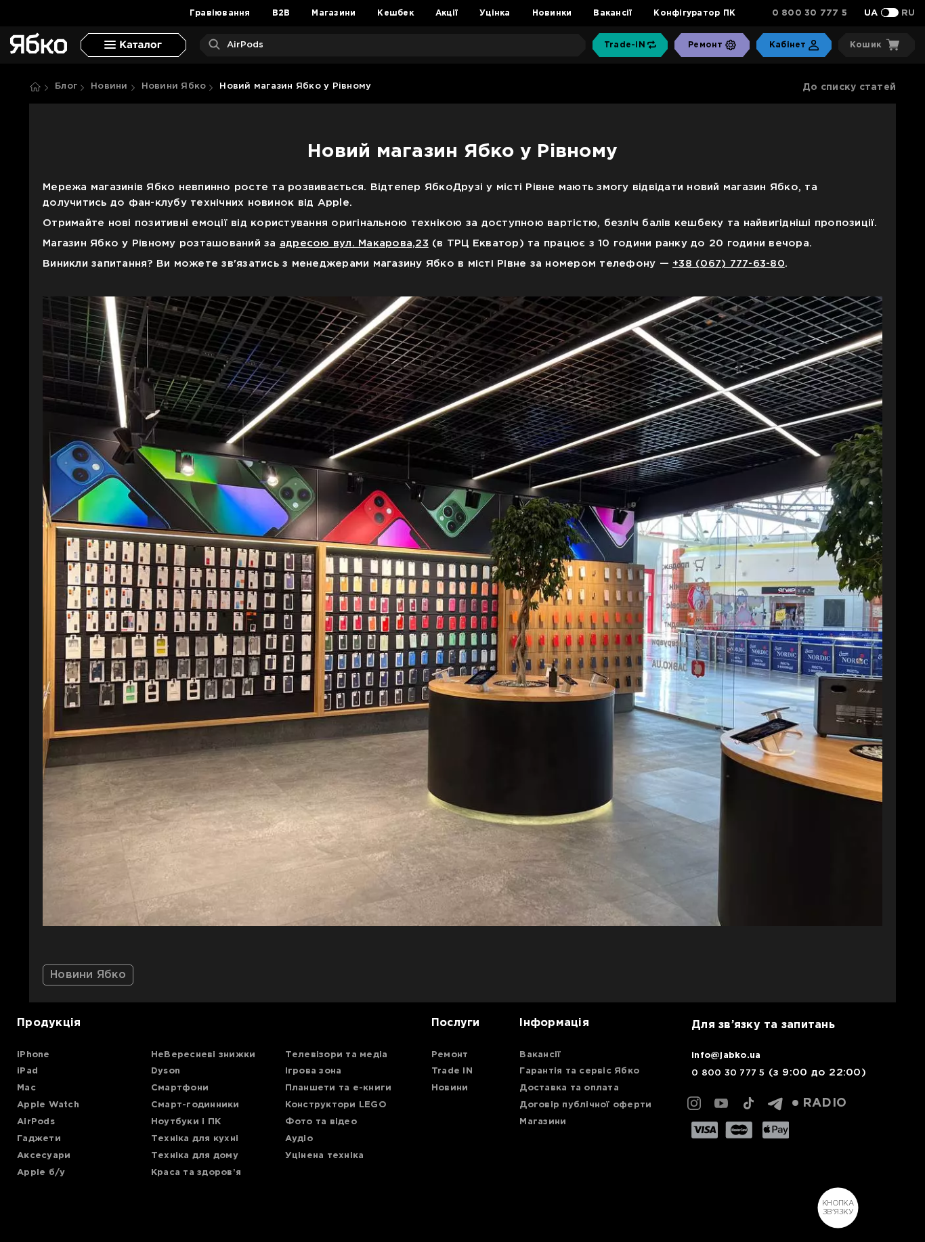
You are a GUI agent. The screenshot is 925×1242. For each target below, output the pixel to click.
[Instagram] (694, 1103)
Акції (446, 13)
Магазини (333, 13)
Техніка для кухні (194, 1139)
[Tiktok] (748, 1103)
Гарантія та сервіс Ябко (579, 1071)
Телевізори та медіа (336, 1055)
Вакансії (612, 13)
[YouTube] (721, 1103)
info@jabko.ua (725, 1055)
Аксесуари (43, 1155)
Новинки (552, 13)
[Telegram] (775, 1103)
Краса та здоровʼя (196, 1172)
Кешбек (395, 13)
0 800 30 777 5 (810, 13)
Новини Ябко (174, 86)
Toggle (890, 12)
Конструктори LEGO (336, 1105)
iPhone (33, 1055)
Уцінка (495, 13)
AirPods (36, 1122)
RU (908, 13)
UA (871, 13)
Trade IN (452, 1071)
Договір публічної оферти (585, 1105)
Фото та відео (321, 1122)
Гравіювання (220, 13)
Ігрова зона (313, 1071)
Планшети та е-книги (338, 1088)
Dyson (165, 1071)
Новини (109, 86)
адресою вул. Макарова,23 (354, 243)
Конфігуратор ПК (694, 13)
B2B (281, 13)
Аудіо (299, 1139)
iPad (27, 1071)
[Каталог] (133, 45)
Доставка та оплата (569, 1088)
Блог (66, 86)
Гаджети (39, 1139)
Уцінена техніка (324, 1155)
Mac (26, 1088)
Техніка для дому (194, 1155)
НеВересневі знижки (203, 1055)
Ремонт (450, 1055)
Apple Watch (48, 1105)
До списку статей (849, 87)
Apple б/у (41, 1172)
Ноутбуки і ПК (186, 1122)
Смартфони (180, 1088)
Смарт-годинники (195, 1105)
